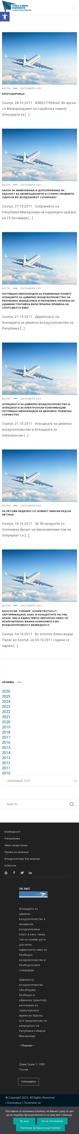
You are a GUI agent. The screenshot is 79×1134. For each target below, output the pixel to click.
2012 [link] (6, 763)
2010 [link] (6, 773)
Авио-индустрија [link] (16, 845)
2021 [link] (6, 717)
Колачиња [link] (14, 1102)
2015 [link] (6, 747)
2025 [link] (6, 696)
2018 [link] (6, 732)
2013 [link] (6, 758)
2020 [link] (6, 722)
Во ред (24, 1121)
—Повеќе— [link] (26, 1045)
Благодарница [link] (13, 93)
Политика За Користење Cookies (40, 1127)
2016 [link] (6, 742)
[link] (5, 16)
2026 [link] (6, 691)
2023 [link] (6, 706)
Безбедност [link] (12, 831)
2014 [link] (6, 753)
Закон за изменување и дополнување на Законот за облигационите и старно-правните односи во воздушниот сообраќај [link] (38, 194)
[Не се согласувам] (65, 1120)
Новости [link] (10, 865)
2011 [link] (6, 768)
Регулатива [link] (12, 838)
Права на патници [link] (16, 852)
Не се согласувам (52, 1121)
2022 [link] (6, 712)
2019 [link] (6, 727)
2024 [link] (6, 701)
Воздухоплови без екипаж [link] (22, 858)
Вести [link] (6, 88)
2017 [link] (6, 737)
